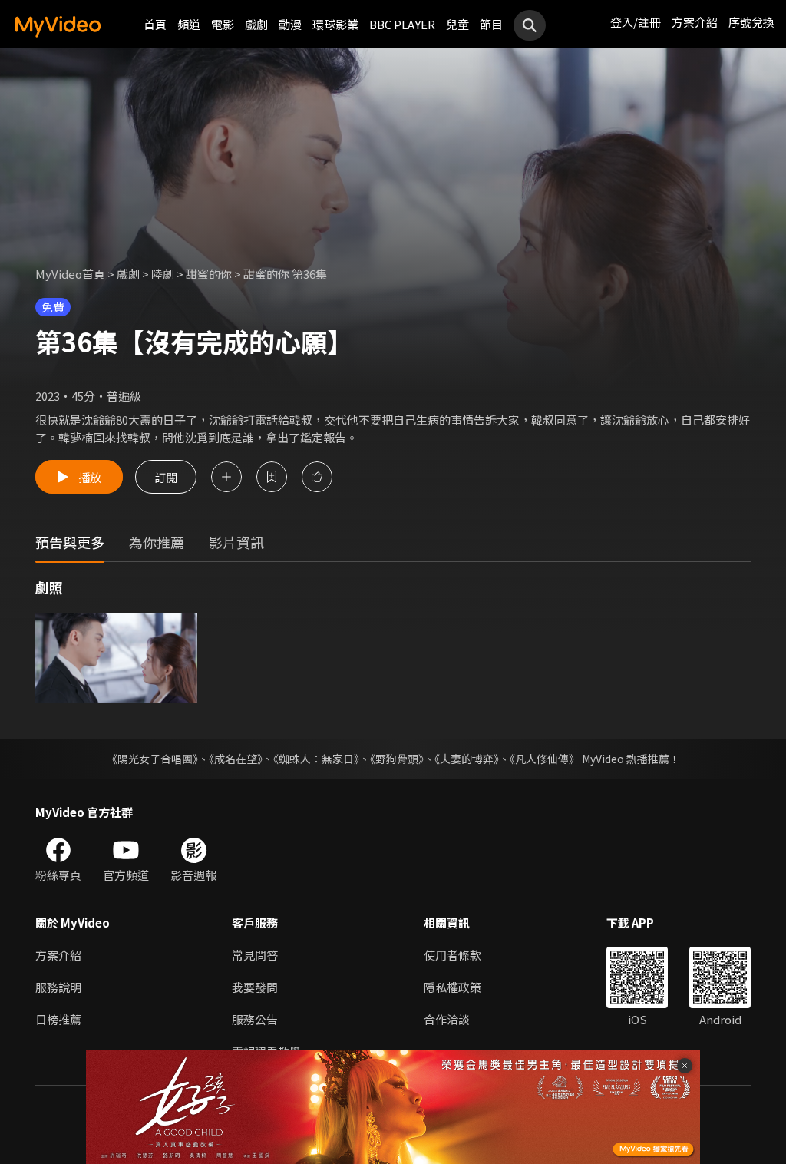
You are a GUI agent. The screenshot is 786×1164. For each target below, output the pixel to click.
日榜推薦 (58, 1019)
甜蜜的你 (209, 274)
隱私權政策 (452, 987)
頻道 (188, 24)
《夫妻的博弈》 (466, 758)
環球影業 (335, 24)
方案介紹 (695, 22)
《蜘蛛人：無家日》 (316, 758)
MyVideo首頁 (70, 274)
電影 (222, 24)
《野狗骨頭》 (397, 758)
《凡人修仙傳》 (545, 758)
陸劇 (162, 274)
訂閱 (165, 476)
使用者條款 (452, 955)
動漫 (290, 24)
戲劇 (256, 24)
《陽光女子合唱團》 (152, 758)
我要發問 (255, 987)
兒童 (457, 24)
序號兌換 (751, 22)
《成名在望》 (236, 758)
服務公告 (255, 1019)
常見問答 (255, 955)
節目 (491, 24)
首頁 (155, 24)
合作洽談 (447, 1019)
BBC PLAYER (402, 24)
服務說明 (58, 987)
